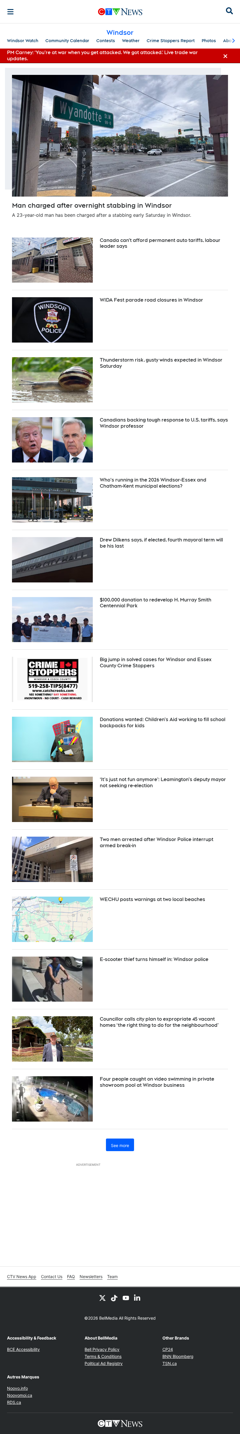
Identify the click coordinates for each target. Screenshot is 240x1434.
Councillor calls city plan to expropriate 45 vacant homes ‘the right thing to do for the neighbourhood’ (159, 1022)
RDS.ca (14, 1402)
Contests (105, 40)
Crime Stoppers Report (171, 40)
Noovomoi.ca (19, 1395)
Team (112, 1276)
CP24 (167, 1349)
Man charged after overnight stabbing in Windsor (92, 205)
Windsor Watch (22, 40)
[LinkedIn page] (137, 1297)
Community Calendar (67, 40)
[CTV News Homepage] (120, 11)
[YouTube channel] (125, 1297)
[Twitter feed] (102, 1297)
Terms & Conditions (103, 1356)
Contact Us (51, 1276)
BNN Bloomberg (177, 1356)
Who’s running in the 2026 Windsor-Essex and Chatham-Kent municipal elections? (153, 483)
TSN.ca (169, 1363)
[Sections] (10, 12)
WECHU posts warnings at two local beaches (152, 899)
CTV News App (21, 1276)
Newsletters (91, 1276)
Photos (209, 40)
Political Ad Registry (104, 1363)
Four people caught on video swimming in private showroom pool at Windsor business (157, 1082)
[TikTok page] (114, 1297)
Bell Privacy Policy (102, 1349)
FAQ (71, 1276)
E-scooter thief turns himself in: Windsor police (154, 959)
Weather (131, 40)
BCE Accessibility (23, 1349)
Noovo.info (17, 1388)
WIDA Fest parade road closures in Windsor (151, 300)
